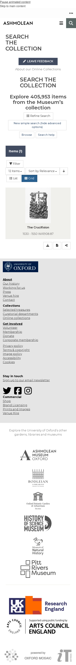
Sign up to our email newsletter (26, 380)
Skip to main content (12, 6)
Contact (9, 300)
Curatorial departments (20, 314)
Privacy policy (13, 346)
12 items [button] (14, 171)
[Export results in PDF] (57, 245)
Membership (12, 332)
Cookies (9, 362)
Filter (16, 163)
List (15, 178)
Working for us (14, 287)
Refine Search (40, 116)
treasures (23, 310)
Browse (27, 134)
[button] (71, 13)
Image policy (12, 354)
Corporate (10, 340)
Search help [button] (46, 134)
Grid (31, 178)
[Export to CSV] (47, 245)
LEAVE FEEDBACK (40, 61)
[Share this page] (66, 245)
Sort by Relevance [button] (42, 171)
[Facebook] (19, 393)
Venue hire (11, 295)
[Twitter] (8, 393)
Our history (11, 283)
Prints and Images (16, 409)
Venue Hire (11, 413)
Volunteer (10, 327)
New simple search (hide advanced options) (37, 125)
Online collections (16, 318)
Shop (7, 401)
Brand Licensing (15, 405)
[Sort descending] (64, 171)
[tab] (15, 151)
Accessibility (12, 358)
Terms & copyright (16, 350)
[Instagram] (29, 393)
